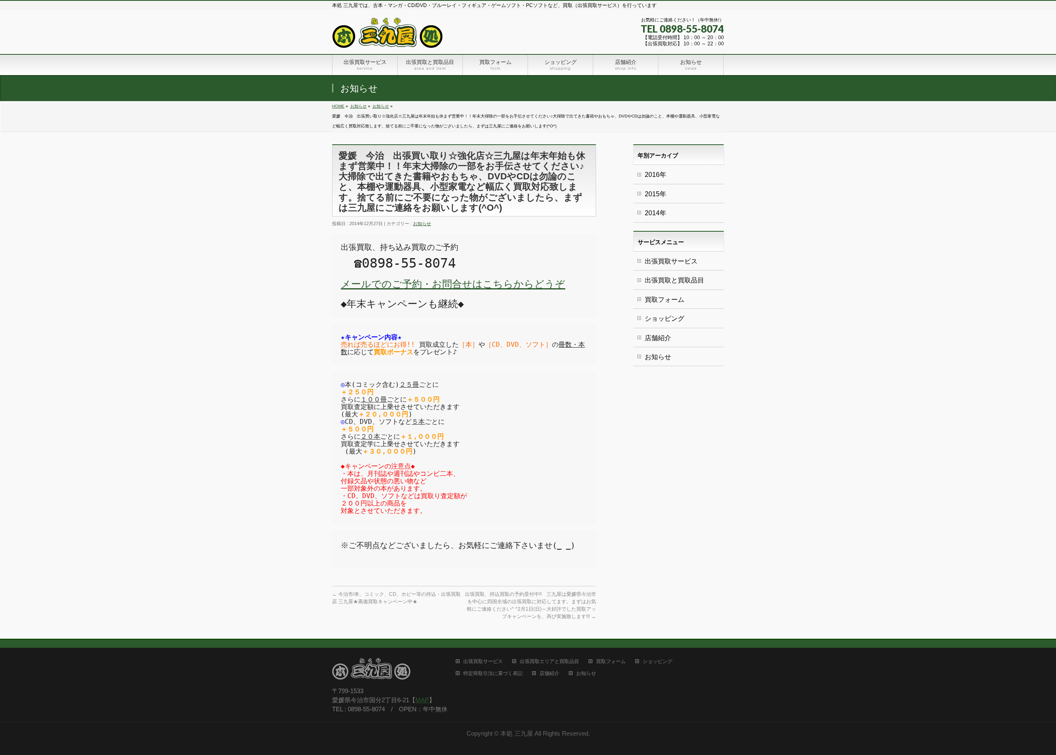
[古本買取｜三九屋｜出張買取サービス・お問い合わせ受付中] (387, 38)
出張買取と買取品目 (674, 280)
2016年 (655, 174)
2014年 (655, 212)
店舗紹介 (658, 337)
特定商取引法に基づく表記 (493, 673)
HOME (338, 106)
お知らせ (358, 106)
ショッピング (664, 318)
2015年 (655, 194)
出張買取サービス (671, 261)
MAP (422, 700)
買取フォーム (664, 299)
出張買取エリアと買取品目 (549, 661)
